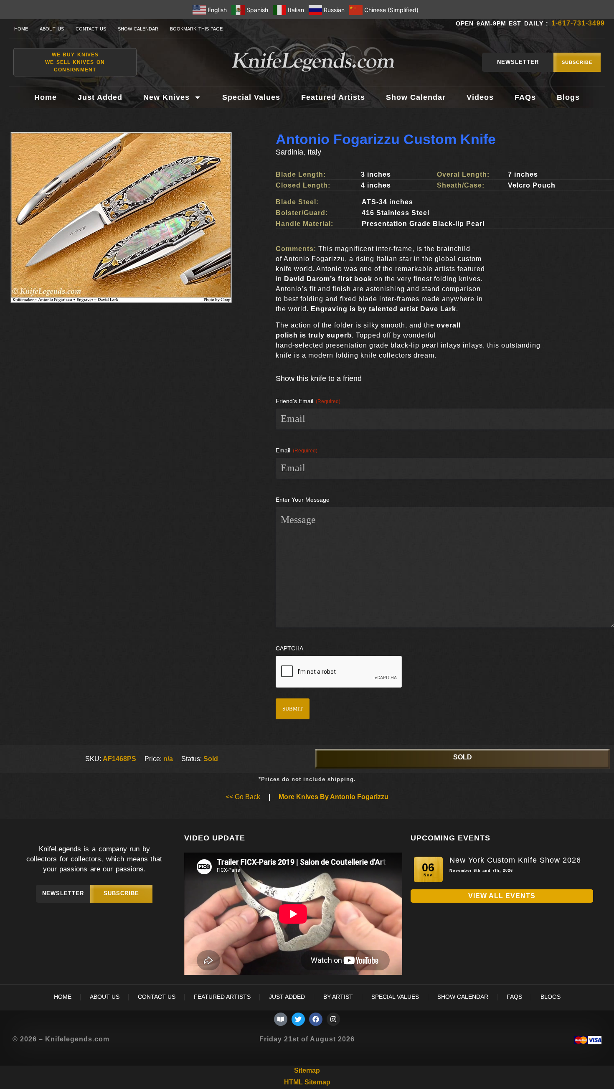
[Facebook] (315, 1019)
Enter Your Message (303, 499)
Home (21, 28)
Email (296, 450)
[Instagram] (333, 1019)
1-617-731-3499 (578, 23)
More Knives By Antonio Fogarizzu (333, 796)
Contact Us (91, 28)
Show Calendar (138, 28)
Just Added (100, 97)
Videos (480, 97)
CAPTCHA (289, 648)
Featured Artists (333, 97)
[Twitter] (298, 1019)
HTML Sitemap (307, 1082)
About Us (52, 28)
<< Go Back (243, 796)
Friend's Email (308, 401)
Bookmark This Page (196, 28)
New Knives (166, 97)
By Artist (338, 997)
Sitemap (307, 1070)
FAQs (525, 97)
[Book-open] (280, 1019)
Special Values (251, 97)
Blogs (568, 97)
